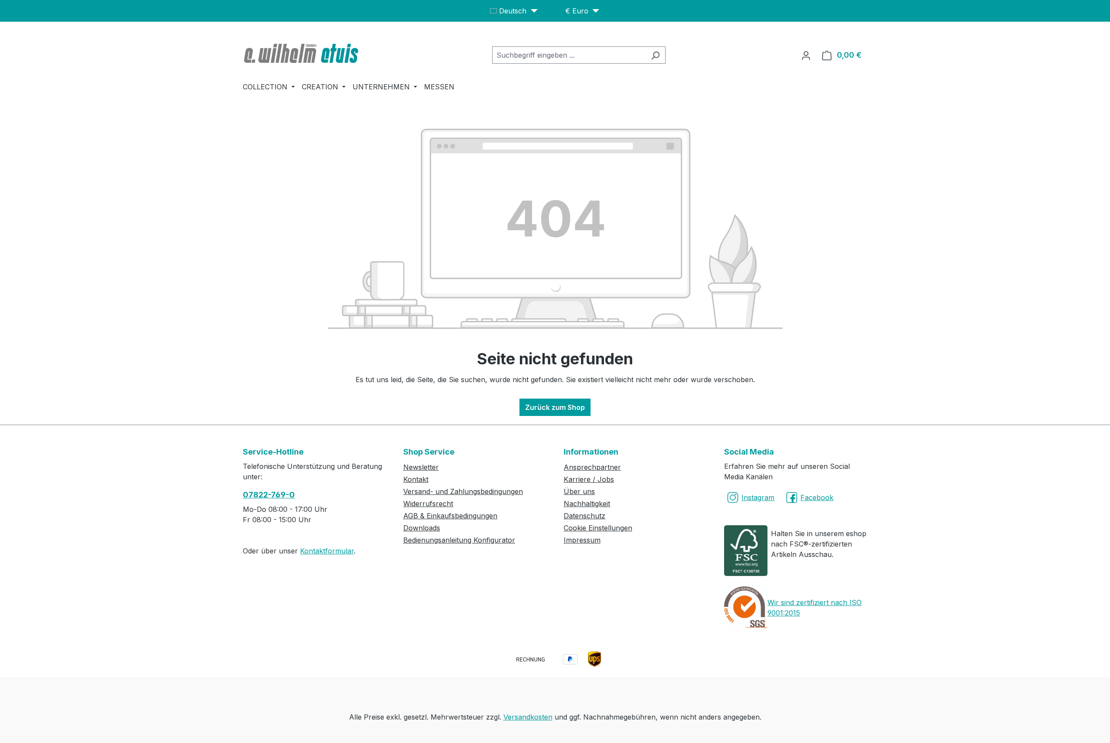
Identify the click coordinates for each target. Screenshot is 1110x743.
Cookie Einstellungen (598, 528)
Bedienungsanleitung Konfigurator (459, 540)
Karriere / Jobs (589, 479)
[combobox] (569, 55)
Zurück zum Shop (555, 407)
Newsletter (421, 467)
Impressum (582, 540)
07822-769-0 (269, 494)
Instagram (757, 497)
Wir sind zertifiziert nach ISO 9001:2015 (814, 607)
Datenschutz (584, 515)
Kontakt (415, 479)
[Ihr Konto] (806, 55)
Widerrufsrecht (428, 503)
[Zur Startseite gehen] (302, 53)
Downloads (421, 528)
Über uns (579, 491)
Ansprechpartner (592, 467)
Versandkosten (527, 717)
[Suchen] (655, 55)
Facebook (816, 497)
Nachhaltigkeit (587, 503)
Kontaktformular (327, 551)
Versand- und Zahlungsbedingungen (463, 491)
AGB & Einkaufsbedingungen (450, 515)
